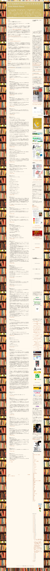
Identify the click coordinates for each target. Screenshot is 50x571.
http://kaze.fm (9, 61)
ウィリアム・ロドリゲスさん (37, 433)
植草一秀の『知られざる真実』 (37, 350)
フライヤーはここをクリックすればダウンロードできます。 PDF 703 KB (37, 160)
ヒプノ (34, 468)
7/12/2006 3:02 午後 (12, 205)
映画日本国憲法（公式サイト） (37, 332)
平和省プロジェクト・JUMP (37, 341)
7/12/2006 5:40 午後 (12, 277)
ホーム (19, 474)
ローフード (34, 472)
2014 (34, 523)
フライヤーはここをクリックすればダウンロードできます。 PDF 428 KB (37, 227)
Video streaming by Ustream (40, 115)
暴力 (33, 497)
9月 (34, 536)
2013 (34, 524)
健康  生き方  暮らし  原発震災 (36, 454)
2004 (34, 561)
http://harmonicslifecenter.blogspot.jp (37, 102)
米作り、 (34, 492)
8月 (34, 537)
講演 (33, 483)
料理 (33, 499)
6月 (34, 553)
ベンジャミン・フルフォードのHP (37, 347)
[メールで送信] (17, 67)
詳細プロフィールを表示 (35, 207)
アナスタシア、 (35, 459)
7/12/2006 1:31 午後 (12, 194)
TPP (33, 457)
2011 (34, 526)
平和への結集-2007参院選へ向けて (37, 329)
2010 (34, 527)
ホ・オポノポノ (35, 469)
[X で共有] (19, 67)
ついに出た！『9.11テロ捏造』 (37, 541)
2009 (34, 528)
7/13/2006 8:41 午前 (12, 395)
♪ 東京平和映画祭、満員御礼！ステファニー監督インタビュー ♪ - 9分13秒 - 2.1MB (38, 543)
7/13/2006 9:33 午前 (12, 414)
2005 (34, 560)
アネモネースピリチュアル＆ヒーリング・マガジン (37, 346)
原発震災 (34, 482)
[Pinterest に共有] (20, 67)
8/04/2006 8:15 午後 (12, 460)
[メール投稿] (16, 67)
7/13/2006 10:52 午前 (12, 426)
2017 (34, 520)
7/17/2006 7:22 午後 (12, 451)
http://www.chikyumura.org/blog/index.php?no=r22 (14, 41)
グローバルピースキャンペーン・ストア (37, 340)
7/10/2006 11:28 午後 (12, 146)
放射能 (34, 495)
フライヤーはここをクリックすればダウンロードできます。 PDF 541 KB (37, 104)
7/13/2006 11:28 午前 (12, 435)
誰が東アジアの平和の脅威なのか (38, 547)
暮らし (34, 494)
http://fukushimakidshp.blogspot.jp (36, 65)
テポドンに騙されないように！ (37, 550)
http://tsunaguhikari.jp (37, 129)
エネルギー (34, 460)
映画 (33, 474)
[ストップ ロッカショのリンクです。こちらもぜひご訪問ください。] (37, 383)
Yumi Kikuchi (35, 206)
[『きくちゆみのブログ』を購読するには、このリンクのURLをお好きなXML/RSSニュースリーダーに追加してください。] (34, 395)
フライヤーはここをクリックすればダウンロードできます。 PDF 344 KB (37, 179)
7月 (34, 538)
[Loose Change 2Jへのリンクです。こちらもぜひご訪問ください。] (37, 393)
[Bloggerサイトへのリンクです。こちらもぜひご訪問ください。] (40, 506)
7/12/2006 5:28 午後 (12, 263)
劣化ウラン (34, 500)
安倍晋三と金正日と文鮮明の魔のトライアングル (18, 29)
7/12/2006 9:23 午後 (12, 335)
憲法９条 (34, 481)
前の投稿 (29, 474)
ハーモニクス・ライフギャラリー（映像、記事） (37, 335)
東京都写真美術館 (37, 247)
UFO (33, 458)
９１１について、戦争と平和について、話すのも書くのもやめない (38, 540)
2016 (34, 521)
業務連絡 (34, 478)
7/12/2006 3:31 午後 (12, 213)
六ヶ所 (34, 501)
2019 (34, 518)
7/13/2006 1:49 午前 (12, 389)
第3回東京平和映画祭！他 (37, 546)
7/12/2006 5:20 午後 (12, 238)
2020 (34, 517)
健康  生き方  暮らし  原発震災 (37, 480)
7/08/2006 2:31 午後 (12, 89)
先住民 (34, 487)
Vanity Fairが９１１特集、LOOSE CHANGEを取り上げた (38, 545)
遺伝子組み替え (35, 473)
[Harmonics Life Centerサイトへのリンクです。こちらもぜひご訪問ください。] (40, 511)
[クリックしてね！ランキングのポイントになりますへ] (37, 297)
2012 (34, 525)
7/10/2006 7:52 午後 (12, 114)
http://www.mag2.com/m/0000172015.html (37, 71)
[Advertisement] (19, 468)
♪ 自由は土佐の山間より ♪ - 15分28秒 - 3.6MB (38, 552)
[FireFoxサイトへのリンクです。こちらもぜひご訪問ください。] (40, 509)
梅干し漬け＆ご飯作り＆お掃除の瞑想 (38, 549)
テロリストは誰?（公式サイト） (37, 328)
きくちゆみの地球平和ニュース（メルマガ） (37, 322)
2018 (34, 519)
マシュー (34, 470)
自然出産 (34, 484)
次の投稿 (9, 474)
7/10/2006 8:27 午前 (12, 106)
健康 (33, 479)
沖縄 (33, 475)
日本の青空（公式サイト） (37, 344)
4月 (34, 555)
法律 (33, 496)
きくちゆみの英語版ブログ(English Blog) (37, 324)
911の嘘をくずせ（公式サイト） (37, 325)
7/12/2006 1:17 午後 (12, 173)
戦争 (33, 488)
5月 (34, 554)
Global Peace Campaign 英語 (37, 338)
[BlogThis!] (18, 67)
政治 (33, 485)
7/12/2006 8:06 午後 (12, 317)
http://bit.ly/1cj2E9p (37, 225)
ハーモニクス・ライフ (37, 333)
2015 (34, 522)
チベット (34, 465)
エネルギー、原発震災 (36, 461)
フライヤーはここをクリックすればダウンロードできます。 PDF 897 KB (37, 238)
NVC (33, 456)
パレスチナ (34, 467)
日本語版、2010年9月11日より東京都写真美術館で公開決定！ (37, 237)
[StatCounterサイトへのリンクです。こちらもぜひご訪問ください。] (40, 504)
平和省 (34, 491)
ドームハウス (34, 466)
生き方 (34, 486)
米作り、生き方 (35, 493)
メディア (34, 471)
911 (33, 455)
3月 (34, 556)
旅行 (33, 498)
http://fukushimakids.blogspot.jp (36, 64)
